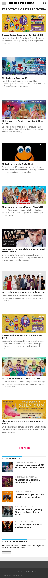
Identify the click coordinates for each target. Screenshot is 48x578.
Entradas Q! (17, 571)
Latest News (30, 571)
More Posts (23, 448)
